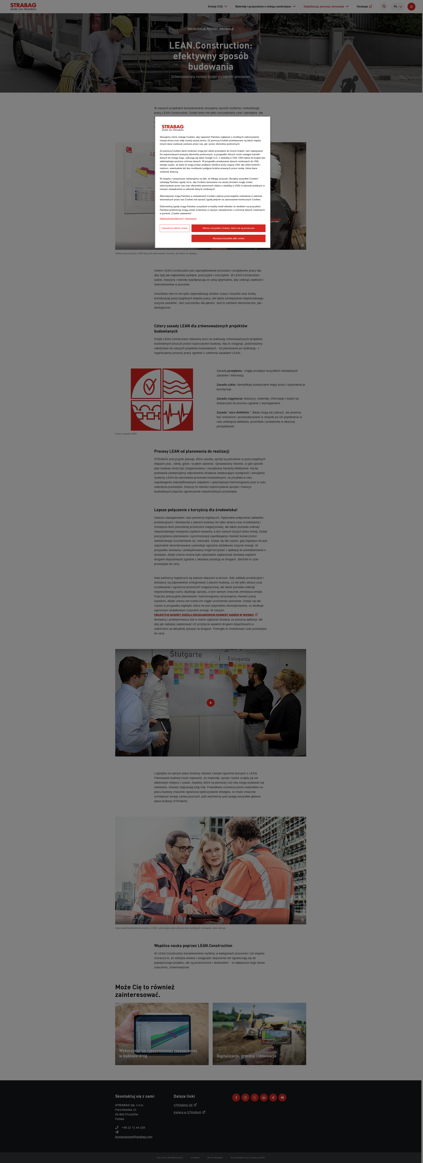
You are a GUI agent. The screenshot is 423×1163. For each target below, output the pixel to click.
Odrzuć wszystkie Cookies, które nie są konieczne (229, 228)
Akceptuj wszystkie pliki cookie (228, 238)
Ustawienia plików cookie (175, 228)
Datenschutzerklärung (171, 218)
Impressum (191, 218)
